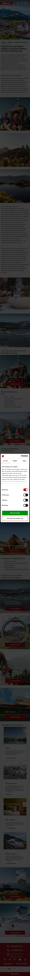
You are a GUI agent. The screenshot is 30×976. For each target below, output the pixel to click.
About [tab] (24, 461)
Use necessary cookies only (15, 518)
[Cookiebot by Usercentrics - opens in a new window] (21, 456)
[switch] (25, 495)
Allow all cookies (15, 513)
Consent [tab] (5, 461)
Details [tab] (15, 461)
